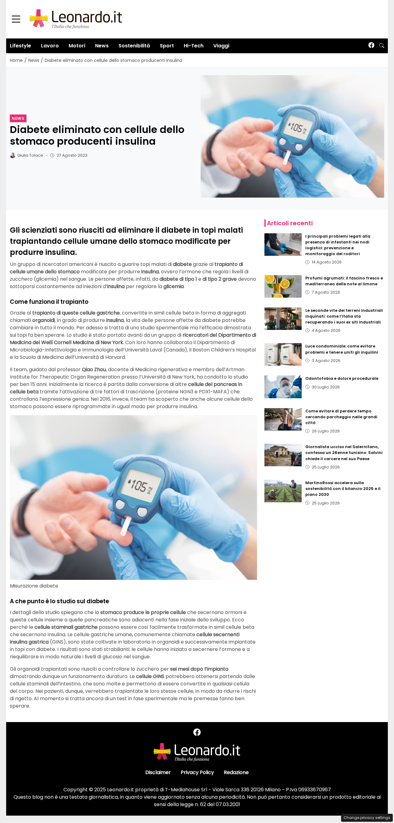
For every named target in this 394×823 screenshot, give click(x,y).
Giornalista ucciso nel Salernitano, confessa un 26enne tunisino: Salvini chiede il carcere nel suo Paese (344, 452)
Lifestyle (20, 45)
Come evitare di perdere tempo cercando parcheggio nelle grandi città (341, 416)
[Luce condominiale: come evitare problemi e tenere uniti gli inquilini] (283, 354)
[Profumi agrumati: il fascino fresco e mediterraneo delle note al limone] (283, 286)
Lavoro (50, 45)
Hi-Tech (193, 45)
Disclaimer (158, 772)
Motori (77, 45)
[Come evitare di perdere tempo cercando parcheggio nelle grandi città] (283, 419)
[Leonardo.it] (76, 18)
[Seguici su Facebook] (371, 45)
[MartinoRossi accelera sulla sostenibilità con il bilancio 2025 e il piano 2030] (283, 491)
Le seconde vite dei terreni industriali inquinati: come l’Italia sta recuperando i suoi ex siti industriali (344, 316)
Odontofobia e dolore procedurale (341, 378)
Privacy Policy (197, 772)
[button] (381, 46)
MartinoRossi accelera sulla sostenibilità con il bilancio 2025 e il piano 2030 (342, 488)
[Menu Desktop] (16, 19)
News (102, 45)
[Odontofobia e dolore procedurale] (283, 386)
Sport (167, 45)
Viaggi (221, 45)
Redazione (236, 772)
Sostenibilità (134, 45)
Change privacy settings (367, 817)
